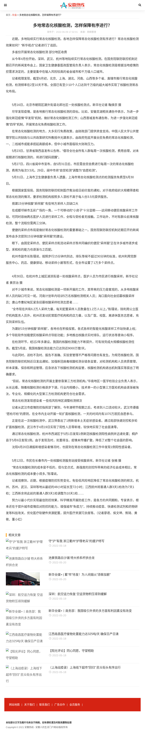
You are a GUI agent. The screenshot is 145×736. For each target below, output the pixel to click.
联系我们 (44, 704)
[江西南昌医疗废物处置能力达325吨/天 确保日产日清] (24, 641)
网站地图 (14, 704)
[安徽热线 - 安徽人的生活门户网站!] (72, 9)
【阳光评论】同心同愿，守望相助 (71, 650)
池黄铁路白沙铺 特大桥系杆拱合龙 (72, 557)
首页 (8, 15)
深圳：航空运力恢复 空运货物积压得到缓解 (78, 594)
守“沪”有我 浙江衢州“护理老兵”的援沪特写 (76, 541)
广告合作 (59, 704)
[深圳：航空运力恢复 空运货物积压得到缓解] (24, 601)
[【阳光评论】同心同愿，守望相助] (24, 657)
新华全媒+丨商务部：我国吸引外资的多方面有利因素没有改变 (90, 610)
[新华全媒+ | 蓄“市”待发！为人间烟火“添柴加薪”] (23, 584)
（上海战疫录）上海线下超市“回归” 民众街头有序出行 (85, 667)
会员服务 (74, 704)
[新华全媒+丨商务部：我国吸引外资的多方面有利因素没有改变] (24, 624)
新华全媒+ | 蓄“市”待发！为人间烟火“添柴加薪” (80, 574)
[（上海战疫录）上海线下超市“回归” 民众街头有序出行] (24, 681)
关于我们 (29, 704)
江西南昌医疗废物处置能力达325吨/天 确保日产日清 (84, 634)
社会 (14, 15)
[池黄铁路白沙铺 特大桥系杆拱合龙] (24, 565)
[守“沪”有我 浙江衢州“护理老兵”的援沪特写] (24, 548)
